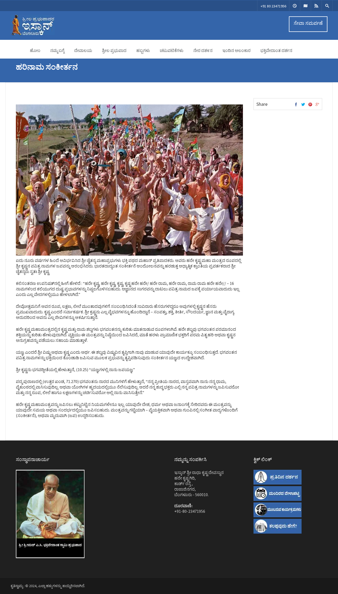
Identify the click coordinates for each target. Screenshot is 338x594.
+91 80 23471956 (273, 6)
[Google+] (317, 104)
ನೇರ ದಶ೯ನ (203, 50)
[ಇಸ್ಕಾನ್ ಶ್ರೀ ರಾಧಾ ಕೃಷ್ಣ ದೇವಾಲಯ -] (33, 33)
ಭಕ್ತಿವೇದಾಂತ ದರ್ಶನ (276, 50)
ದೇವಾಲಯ (83, 50)
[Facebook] (296, 104)
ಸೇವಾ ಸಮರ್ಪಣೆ (308, 23)
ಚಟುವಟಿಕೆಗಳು (172, 50)
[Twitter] (303, 104)
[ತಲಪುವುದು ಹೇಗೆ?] (305, 5)
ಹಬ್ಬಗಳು (143, 50)
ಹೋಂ (35, 50)
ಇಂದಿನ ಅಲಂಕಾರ (236, 50)
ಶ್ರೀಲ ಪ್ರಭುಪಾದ (114, 50)
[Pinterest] (310, 104)
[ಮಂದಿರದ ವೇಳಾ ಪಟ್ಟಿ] (294, 5)
